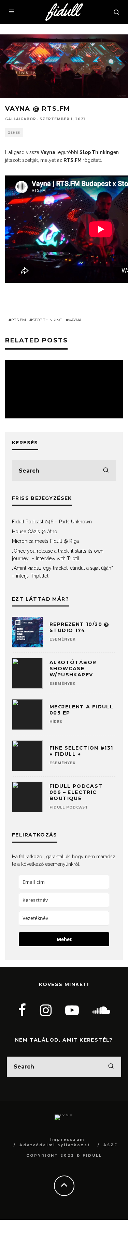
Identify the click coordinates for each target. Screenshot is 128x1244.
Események (62, 639)
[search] (106, 470)
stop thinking (47, 320)
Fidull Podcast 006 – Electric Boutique (76, 792)
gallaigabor (20, 119)
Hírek (56, 722)
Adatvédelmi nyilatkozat (54, 1145)
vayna (75, 320)
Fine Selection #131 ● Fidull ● (81, 751)
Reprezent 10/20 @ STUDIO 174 (79, 627)
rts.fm (18, 320)
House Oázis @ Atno (34, 531)
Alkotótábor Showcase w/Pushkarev (72, 668)
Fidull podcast (68, 807)
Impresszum (67, 1139)
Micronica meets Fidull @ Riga (45, 541)
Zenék (14, 132)
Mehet (64, 939)
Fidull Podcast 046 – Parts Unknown (52, 521)
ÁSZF (110, 1145)
